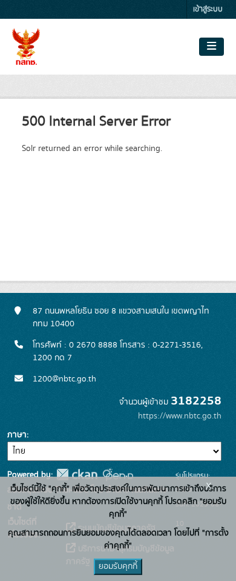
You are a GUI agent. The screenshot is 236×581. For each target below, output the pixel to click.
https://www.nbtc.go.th (179, 416)
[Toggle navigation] (211, 47)
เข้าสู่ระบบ (208, 9)
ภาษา (17, 435)
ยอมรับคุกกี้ (118, 566)
